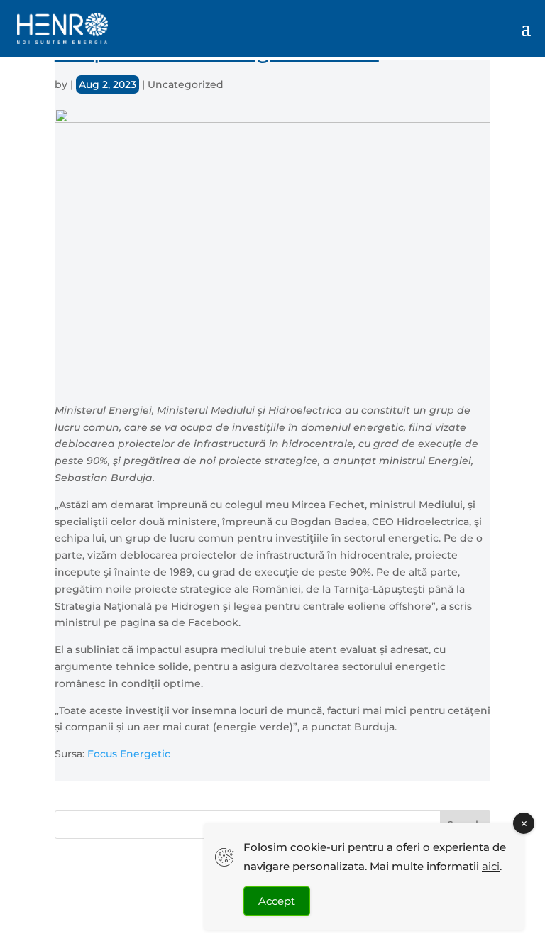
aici (491, 866)
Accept (276, 901)
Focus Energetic (128, 753)
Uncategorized (186, 84)
